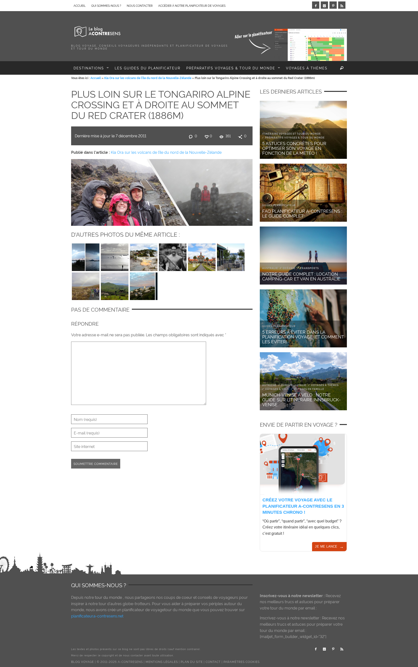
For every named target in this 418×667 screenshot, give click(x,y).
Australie (270, 268)
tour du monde (108, 597)
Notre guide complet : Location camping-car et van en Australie (301, 276)
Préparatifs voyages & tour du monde (295, 137)
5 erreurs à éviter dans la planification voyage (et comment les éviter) (303, 336)
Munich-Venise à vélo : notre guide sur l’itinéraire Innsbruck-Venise (301, 399)
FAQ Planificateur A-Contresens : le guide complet (302, 213)
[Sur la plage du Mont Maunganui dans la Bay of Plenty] (114, 256)
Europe (287, 385)
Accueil (95, 78)
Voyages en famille (309, 388)
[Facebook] (315, 5)
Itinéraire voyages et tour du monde (291, 133)
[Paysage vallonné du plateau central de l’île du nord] (114, 285)
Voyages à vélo (277, 388)
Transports (309, 268)
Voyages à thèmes (325, 385)
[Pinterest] (333, 5)
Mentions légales (162, 662)
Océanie (289, 268)
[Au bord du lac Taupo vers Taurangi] (85, 256)
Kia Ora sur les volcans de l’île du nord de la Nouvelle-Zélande (147, 78)
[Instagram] (324, 5)
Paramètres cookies (242, 662)
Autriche (269, 385)
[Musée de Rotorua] (201, 256)
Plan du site (192, 662)
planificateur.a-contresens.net (97, 615)
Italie (302, 385)
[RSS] (341, 5)
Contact (213, 662)
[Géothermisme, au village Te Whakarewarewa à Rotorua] (143, 256)
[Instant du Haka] (172, 256)
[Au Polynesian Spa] (230, 256)
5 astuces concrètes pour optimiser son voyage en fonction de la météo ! (294, 148)
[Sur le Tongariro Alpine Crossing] (85, 285)
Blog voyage (82, 662)
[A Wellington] (143, 285)
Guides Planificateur (279, 205)
